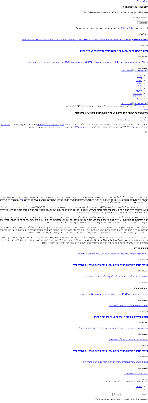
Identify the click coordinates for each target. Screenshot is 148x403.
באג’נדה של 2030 (82, 127)
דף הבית (144, 106)
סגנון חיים (137, 93)
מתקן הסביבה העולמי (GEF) (50, 124)
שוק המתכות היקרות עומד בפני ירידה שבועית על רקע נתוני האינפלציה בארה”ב (113, 253)
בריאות (138, 75)
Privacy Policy (128, 28)
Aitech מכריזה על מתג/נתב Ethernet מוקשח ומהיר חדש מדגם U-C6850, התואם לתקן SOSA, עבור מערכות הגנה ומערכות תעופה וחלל (88, 62)
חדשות (139, 91)
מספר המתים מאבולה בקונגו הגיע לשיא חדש (128, 305)
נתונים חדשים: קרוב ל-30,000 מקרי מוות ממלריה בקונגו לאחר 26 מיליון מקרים (113, 51)
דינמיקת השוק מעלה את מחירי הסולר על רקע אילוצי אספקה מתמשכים (116, 276)
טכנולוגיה (137, 96)
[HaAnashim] (134, 70)
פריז (21, 200)
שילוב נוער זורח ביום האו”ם (136, 373)
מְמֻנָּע (139, 83)
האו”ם (132, 127)
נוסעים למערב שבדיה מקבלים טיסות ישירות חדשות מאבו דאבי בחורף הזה (115, 362)
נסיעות (139, 98)
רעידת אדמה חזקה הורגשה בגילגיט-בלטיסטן (128, 339)
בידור (139, 78)
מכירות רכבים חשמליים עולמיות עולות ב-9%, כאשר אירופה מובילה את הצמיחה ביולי (110, 265)
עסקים (139, 80)
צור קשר (138, 389)
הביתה (139, 386)
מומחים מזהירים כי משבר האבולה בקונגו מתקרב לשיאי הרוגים (121, 317)
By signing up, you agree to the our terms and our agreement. (110, 28)
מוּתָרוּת (138, 88)
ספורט (139, 85)
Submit (117, 394)
